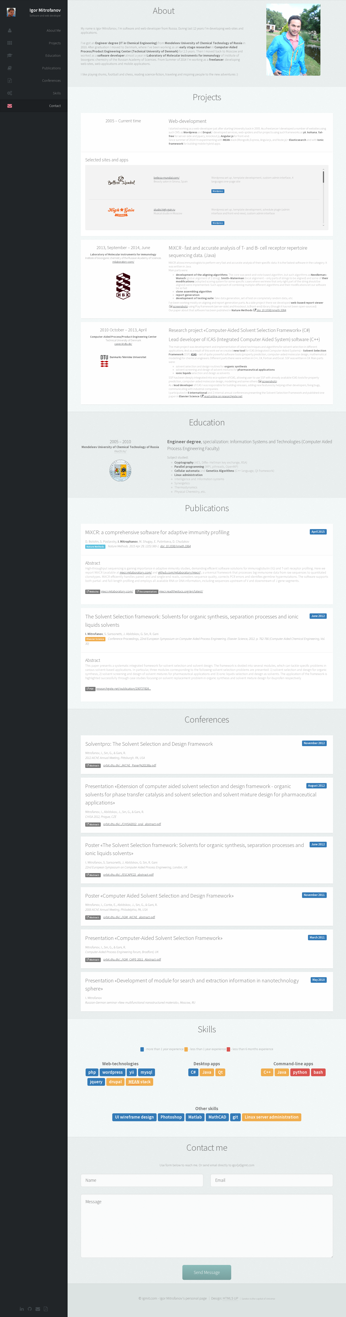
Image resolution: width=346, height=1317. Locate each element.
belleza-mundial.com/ (166, 177)
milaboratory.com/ (123, 261)
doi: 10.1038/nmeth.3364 (271, 310)
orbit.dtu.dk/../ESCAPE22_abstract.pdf (128, 875)
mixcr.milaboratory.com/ (136, 572)
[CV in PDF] (46, 1309)
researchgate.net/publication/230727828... (123, 689)
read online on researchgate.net (222, 396)
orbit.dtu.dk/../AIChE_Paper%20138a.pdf (129, 765)
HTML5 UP (230, 1298)
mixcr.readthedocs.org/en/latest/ (181, 591)
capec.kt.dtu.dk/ (123, 344)
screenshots (180, 306)
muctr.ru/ (120, 451)
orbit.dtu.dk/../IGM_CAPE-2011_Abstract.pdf (132, 960)
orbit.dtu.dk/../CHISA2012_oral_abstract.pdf (132, 824)
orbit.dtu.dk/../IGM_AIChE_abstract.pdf (129, 917)
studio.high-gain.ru (164, 209)
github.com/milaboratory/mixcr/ (179, 572)
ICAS (194, 354)
